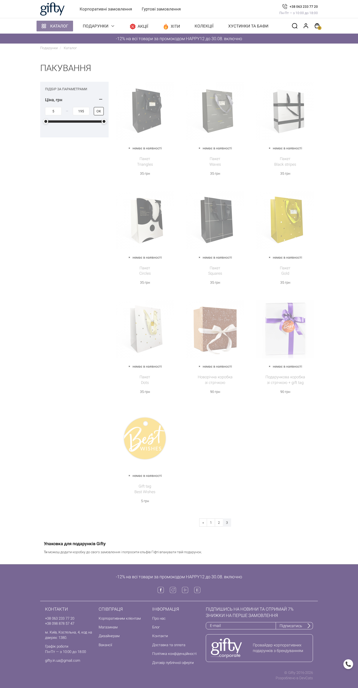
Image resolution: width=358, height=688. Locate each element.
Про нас (159, 618)
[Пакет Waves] (215, 111)
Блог (156, 627)
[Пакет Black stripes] (285, 111)
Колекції (204, 26)
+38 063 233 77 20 (304, 7)
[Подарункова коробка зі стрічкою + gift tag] (285, 329)
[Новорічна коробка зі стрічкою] (215, 329)
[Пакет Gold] (285, 220)
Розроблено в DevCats (294, 678)
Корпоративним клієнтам (120, 618)
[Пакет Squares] (215, 220)
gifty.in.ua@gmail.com (62, 660)
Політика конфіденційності (174, 654)
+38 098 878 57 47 (59, 623)
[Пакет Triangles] (145, 111)
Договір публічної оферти (173, 663)
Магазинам (108, 627)
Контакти (160, 636)
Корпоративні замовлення (106, 9)
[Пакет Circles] (145, 220)
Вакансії (105, 645)
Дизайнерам (109, 636)
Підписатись (291, 626)
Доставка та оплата (168, 645)
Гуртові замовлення (161, 9)
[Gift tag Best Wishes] (145, 438)
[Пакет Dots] (145, 329)
